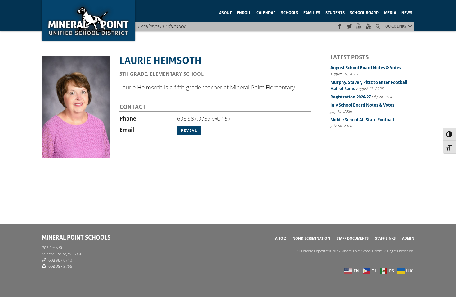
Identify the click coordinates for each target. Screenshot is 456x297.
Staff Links (385, 238)
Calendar (266, 12)
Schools (289, 12)
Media (390, 12)
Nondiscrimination (311, 238)
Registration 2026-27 (350, 97)
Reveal (189, 130)
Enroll (244, 12)
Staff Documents (353, 238)
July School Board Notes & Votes (362, 105)
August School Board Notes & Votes (365, 68)
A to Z (280, 238)
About (225, 12)
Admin (408, 238)
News (406, 12)
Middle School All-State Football (362, 119)
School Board (364, 12)
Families (311, 12)
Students (335, 12)
